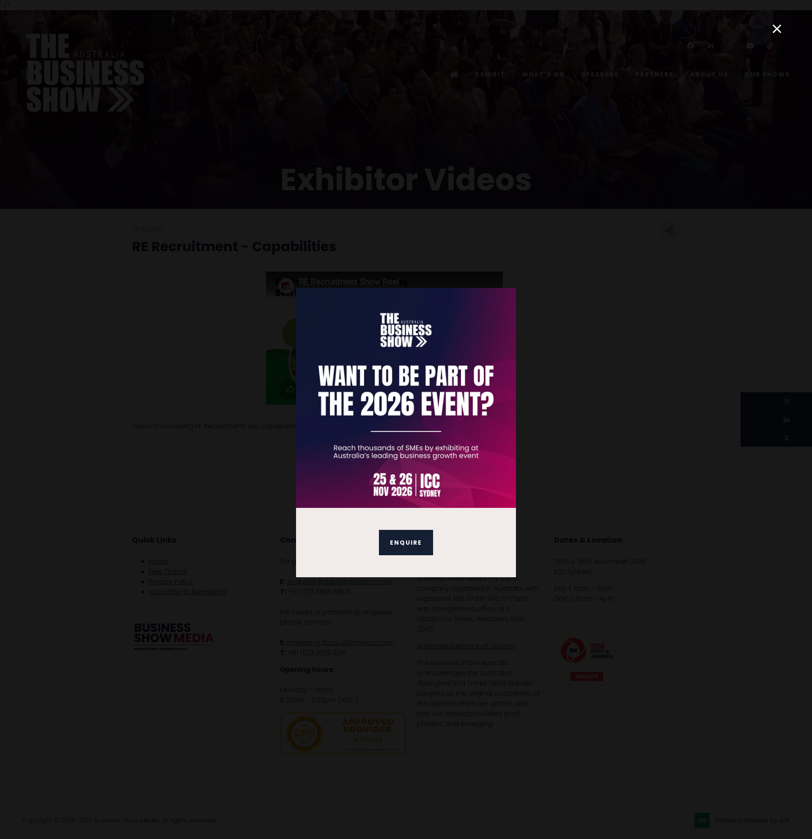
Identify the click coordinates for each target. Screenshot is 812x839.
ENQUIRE (406, 542)
